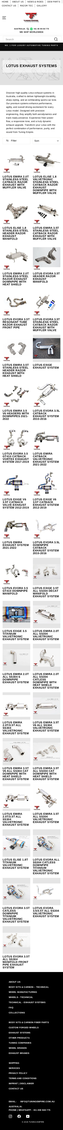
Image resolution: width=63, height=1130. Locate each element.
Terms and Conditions (22, 1078)
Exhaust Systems (19, 1032)
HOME (5, 1)
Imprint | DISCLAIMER (21, 1083)
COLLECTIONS (17, 1012)
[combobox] (32, 39)
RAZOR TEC (26, 5)
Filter (13, 140)
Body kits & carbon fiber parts (29, 1022)
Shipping (14, 1063)
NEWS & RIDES (35, 1)
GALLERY (42, 5)
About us (14, 982)
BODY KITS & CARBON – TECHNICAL (29, 987)
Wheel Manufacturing (23, 992)
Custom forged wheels (24, 1027)
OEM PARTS (53, 1)
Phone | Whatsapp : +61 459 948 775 (29, 1110)
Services (14, 1068)
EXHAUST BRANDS (19, 1053)
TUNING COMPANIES (20, 1043)
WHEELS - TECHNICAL (21, 997)
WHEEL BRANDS (18, 1048)
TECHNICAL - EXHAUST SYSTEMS (27, 1002)
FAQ (11, 1007)
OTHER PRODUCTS (19, 1038)
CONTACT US (9, 5)
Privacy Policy (18, 1073)
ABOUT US (18, 1)
